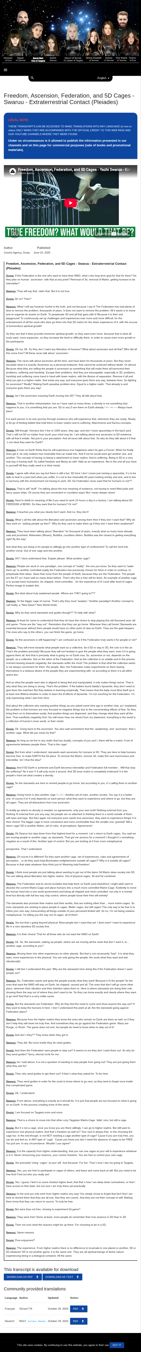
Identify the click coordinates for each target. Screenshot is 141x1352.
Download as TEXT (62, 1277)
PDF (79, 1308)
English (101, 78)
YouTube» (32, 1321)
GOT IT (117, 1345)
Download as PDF (23, 1277)
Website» (42, 1321)
